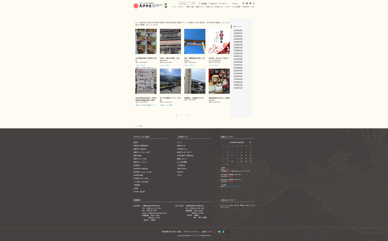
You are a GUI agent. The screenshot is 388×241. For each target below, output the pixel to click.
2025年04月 (238, 73)
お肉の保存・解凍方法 (185, 155)
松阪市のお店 (145, 22)
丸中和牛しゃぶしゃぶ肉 (142, 172)
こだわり (227, 7)
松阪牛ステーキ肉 (139, 158)
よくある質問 (236, 7)
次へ (187, 115)
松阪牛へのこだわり (184, 152)
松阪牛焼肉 (137, 155)
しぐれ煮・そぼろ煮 (140, 181)
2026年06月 (238, 36)
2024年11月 (238, 87)
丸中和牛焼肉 (138, 175)
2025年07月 (238, 64)
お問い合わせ (182, 168)
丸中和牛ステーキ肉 (140, 178)
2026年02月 (238, 47)
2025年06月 (238, 67)
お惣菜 (135, 188)
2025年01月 (238, 82)
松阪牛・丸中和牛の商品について (214, 22)
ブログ (252, 7)
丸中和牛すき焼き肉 (140, 168)
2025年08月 (238, 62)
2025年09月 (238, 59)
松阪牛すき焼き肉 (139, 149)
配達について (200, 7)
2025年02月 (238, 79)
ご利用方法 (245, 7)
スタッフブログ (151, 24)
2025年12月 (238, 53)
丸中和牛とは (219, 7)
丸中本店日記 (171, 22)
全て (137, 22)
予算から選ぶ (190, 7)
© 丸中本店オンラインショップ (191, 235)
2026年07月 (238, 33)
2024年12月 (238, 85)
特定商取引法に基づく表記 (171, 231)
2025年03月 (238, 76)
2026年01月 (238, 50)
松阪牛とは (209, 7)
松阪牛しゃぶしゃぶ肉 (141, 152)
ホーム (174, 7)
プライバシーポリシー (191, 231)
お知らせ (180, 172)
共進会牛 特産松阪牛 (140, 145)
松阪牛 (135, 142)
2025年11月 (238, 56)
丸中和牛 (136, 165)
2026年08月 (238, 30)
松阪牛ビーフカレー (140, 162)
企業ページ (206, 231)
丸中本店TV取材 (158, 22)
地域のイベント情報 (185, 22)
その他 (197, 22)
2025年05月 (238, 70)
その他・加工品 (139, 191)
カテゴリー (181, 7)
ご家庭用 (136, 185)
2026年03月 (238, 44)
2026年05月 (238, 39)
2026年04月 (238, 41)
